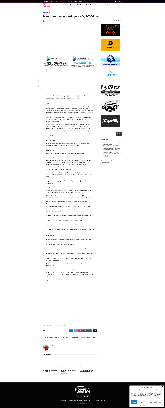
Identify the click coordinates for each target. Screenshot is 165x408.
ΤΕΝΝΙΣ (65, 1)
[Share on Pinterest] (117, 21)
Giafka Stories (108, 4)
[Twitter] (38, 77)
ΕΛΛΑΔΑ (75, 1)
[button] (162, 387)
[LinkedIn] (38, 80)
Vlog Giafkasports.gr (91, 4)
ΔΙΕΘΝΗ (80, 1)
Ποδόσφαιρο (46, 12)
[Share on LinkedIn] (119, 21)
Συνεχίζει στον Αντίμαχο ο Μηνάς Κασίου (50, 371)
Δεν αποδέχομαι (143, 402)
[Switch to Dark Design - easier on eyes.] (120, 4)
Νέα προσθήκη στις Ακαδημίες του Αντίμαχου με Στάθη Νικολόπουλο (88, 372)
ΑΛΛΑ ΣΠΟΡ (70, 1)
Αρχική (55, 4)
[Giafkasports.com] (46, 5)
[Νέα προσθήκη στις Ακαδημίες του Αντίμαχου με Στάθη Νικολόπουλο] (88, 361)
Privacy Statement (149, 405)
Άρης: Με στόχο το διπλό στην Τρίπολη (112, 145)
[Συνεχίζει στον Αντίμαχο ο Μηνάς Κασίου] (51, 361)
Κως (66, 4)
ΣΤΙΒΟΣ (56, 1)
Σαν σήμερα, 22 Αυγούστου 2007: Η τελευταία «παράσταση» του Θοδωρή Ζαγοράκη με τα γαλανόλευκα (111, 148)
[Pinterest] (38, 83)
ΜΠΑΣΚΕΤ (51, 1)
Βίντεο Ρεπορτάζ (50, 325)
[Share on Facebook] (113, 21)
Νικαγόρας (64, 325)
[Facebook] (38, 73)
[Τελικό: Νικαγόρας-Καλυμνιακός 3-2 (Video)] (70, 39)
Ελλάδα (72, 4)
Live (44, 325)
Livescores (100, 4)
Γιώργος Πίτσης (49, 20)
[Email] (38, 87)
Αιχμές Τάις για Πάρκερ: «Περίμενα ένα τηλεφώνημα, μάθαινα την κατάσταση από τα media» (112, 155)
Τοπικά (60, 4)
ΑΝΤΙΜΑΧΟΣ (45, 368)
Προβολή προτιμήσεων (156, 402)
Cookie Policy (142, 405)
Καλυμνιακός (57, 325)
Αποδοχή (134, 402)
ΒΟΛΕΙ (61, 1)
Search (102, 131)
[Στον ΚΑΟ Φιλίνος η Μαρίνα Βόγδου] (69, 361)
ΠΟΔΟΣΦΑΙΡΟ (45, 1)
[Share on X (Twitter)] (115, 21)
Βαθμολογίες (80, 4)
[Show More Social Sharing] (121, 21)
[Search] (121, 4)
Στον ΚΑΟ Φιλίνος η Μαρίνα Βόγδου (68, 371)
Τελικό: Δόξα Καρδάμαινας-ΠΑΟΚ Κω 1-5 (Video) (56, 337)
